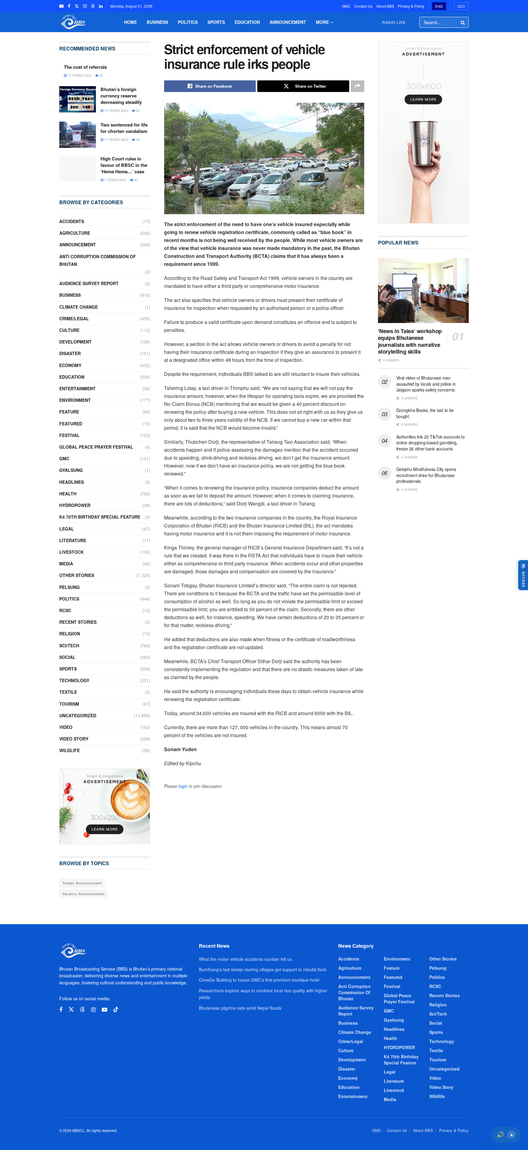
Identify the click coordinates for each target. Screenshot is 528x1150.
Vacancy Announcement (83, 893)
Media (66, 563)
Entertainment (77, 388)
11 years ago (115, 139)
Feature (69, 412)
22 (137, 110)
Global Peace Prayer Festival (96, 447)
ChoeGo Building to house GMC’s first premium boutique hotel (259, 980)
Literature (72, 540)
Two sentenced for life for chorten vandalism (124, 127)
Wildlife (69, 750)
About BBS (385, 6)
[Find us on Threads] (93, 6)
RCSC (65, 610)
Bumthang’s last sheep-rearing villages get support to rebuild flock (262, 969)
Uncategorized (77, 715)
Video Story (73, 739)
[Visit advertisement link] (104, 806)
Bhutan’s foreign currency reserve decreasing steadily (121, 95)
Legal (66, 529)
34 (137, 139)
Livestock (71, 552)
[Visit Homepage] (72, 22)
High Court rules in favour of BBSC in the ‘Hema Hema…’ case (124, 165)
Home (130, 22)
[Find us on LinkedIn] (101, 6)
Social (67, 657)
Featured (70, 424)
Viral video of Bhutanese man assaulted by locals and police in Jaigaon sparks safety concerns (426, 384)
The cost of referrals (85, 67)
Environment (75, 400)
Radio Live (394, 22)
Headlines (71, 482)
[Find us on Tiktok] (115, 1009)
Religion (69, 633)
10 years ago (115, 110)
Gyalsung (71, 470)
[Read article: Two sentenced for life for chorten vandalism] (77, 135)
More (322, 22)
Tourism (69, 704)
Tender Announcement (82, 882)
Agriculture (74, 233)
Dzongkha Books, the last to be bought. (425, 413)
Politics (188, 22)
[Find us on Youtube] (61, 6)
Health (67, 493)
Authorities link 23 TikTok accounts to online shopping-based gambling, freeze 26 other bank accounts (430, 443)
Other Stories (76, 575)
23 (100, 75)
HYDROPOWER (74, 505)
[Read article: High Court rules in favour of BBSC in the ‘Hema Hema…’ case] (77, 169)
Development (75, 342)
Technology (74, 680)
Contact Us (363, 6)
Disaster (70, 353)
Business (157, 22)
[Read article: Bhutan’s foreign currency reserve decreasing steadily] (77, 99)
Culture (69, 330)
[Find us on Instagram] (85, 6)
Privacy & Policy (411, 6)
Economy (70, 365)
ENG (439, 6)
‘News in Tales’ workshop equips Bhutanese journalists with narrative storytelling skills (410, 341)
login (183, 786)
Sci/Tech (69, 645)
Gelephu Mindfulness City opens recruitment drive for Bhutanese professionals (426, 475)
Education (247, 22)
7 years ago (115, 179)
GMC (346, 6)
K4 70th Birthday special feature (99, 517)
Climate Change (78, 307)
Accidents (71, 221)
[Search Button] (463, 22)
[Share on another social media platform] (357, 86)
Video (65, 727)
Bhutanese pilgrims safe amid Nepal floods (240, 1008)
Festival (69, 435)
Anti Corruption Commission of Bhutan (97, 260)
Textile (68, 692)
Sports (216, 22)
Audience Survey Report (89, 283)
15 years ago (79, 75)
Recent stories (78, 622)
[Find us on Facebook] (69, 6)
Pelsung (69, 587)
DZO (461, 6)
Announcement (288, 22)
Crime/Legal (74, 318)
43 (135, 179)
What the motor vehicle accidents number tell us (245, 959)
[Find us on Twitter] (77, 6)
